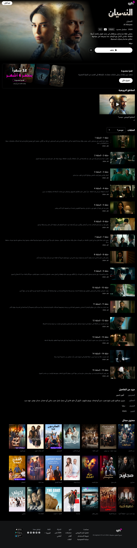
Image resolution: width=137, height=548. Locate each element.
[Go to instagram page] (36, 533)
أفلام (69, 536)
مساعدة (86, 529)
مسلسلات (68, 532)
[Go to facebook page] (39, 533)
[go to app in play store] (19, 532)
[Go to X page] (28, 533)
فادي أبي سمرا (66, 400)
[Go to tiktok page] (34, 533)
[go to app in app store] (19, 529)
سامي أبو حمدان (46, 400)
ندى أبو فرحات (97, 400)
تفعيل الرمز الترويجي (82, 532)
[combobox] (116, 130)
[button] (7, 3)
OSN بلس (58, 532)
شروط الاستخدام (83, 536)
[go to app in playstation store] (19, 536)
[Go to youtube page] (31, 533)
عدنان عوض (36, 400)
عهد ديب (27, 400)
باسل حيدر (56, 400)
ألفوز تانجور (120, 395)
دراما (130, 43)
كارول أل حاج (76, 400)
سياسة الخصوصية (83, 539)
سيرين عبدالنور (120, 400)
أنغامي (59, 536)
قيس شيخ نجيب (108, 400)
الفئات (69, 539)
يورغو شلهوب (86, 400)
